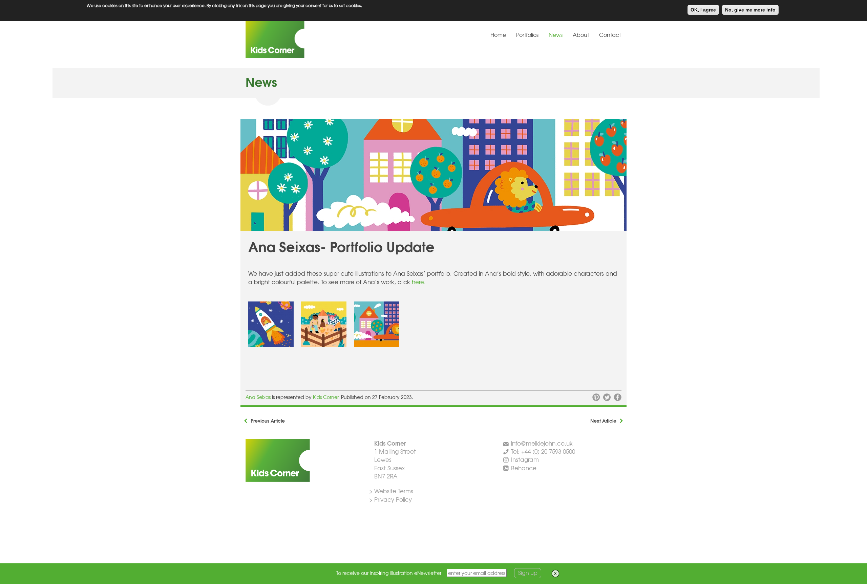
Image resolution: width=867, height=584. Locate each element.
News (556, 34)
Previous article (268, 420)
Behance (523, 468)
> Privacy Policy (390, 499)
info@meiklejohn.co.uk (542, 443)
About (581, 34)
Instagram (525, 459)
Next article (603, 420)
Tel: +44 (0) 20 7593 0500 (543, 451)
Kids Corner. (327, 397)
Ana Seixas (258, 397)
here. (418, 281)
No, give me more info (750, 10)
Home (498, 34)
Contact (610, 34)
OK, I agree (703, 10)
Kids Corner (296, 38)
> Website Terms (391, 491)
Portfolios (527, 34)
